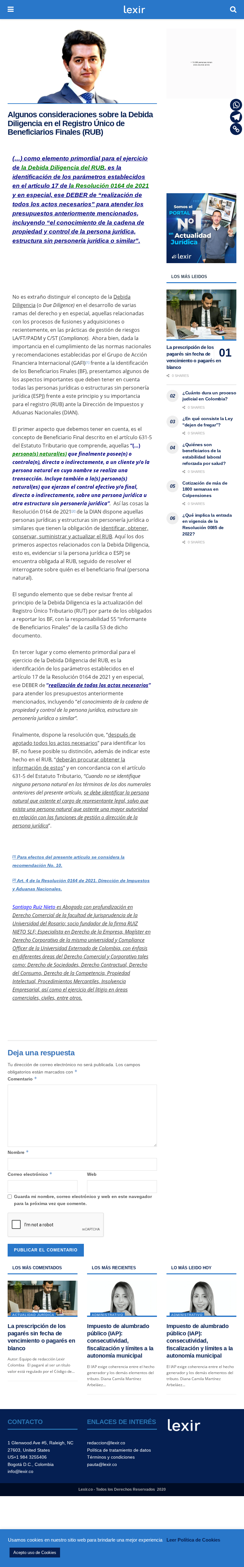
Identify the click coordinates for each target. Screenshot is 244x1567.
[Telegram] (236, 117)
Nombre (18, 1152)
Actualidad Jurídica (33, 1315)
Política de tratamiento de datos (119, 1450)
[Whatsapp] (236, 105)
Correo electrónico (30, 1174)
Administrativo (107, 1315)
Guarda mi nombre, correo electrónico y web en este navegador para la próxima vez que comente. (83, 1200)
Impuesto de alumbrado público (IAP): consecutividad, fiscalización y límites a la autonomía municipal (120, 1341)
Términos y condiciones (111, 1457)
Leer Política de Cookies (193, 1540)
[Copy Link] (236, 129)
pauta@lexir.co (102, 1464)
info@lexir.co (20, 1471)
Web (92, 1174)
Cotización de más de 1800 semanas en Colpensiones (204, 489)
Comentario (22, 1079)
